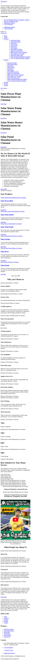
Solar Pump (14, 43)
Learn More (4, 189)
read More (3, 210)
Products (6, 39)
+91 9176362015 (8, 24)
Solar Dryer (14, 46)
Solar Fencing (14, 45)
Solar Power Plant (15, 40)
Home (5, 36)
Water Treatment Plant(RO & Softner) (20, 57)
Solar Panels (14, 48)
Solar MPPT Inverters (16, 49)
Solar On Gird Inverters (17, 51)
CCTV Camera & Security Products (20, 58)
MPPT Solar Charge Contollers (19, 52)
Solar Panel (7, 632)
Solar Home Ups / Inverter (17, 54)
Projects (6, 84)
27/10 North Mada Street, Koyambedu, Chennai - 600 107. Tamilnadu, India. (17, 20)
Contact (6, 85)
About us (6, 618)
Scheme (6, 82)
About (5, 37)
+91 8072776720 (8, 650)
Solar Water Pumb (7, 227)
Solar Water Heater (16, 42)
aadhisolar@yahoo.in (9, 27)
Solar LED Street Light (17, 55)
